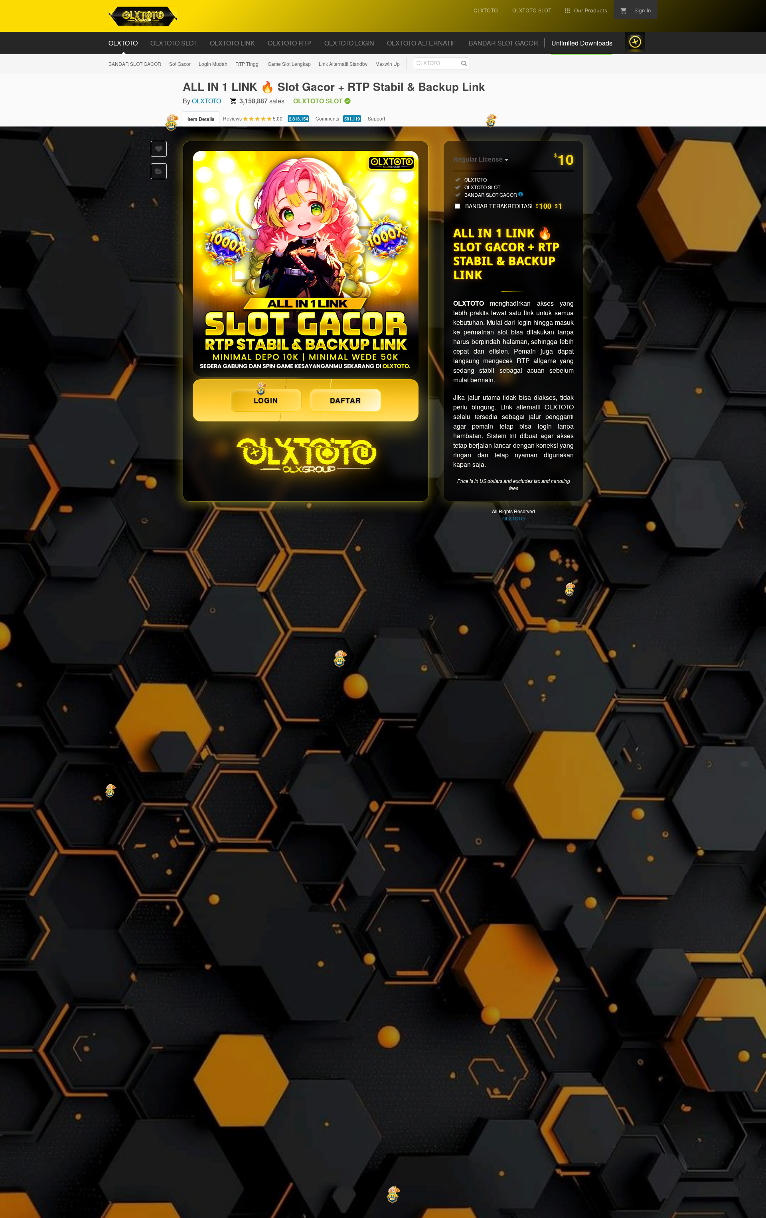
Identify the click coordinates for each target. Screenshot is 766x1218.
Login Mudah (213, 63)
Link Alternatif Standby (343, 63)
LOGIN (266, 400)
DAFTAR (345, 400)
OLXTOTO (206, 100)
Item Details (201, 119)
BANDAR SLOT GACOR (135, 63)
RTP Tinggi (247, 63)
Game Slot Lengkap (289, 63)
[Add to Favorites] (159, 149)
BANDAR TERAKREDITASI (513, 206)
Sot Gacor (180, 63)
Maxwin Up (387, 63)
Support (376, 118)
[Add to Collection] (159, 171)
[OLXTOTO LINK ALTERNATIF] (306, 264)
